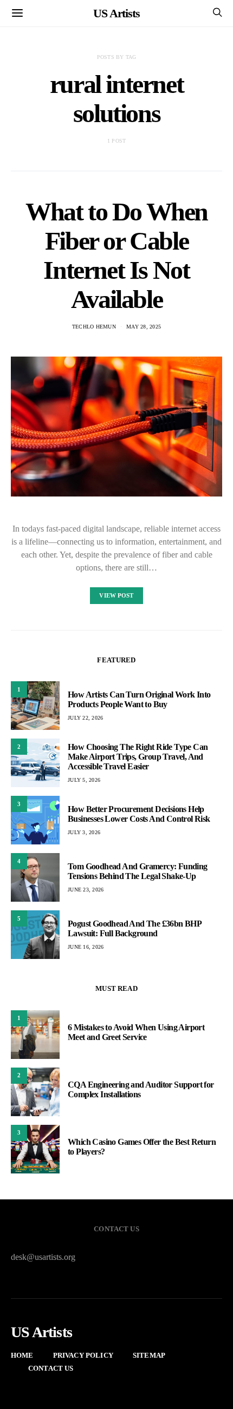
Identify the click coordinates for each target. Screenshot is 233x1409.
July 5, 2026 (84, 780)
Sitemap (149, 1355)
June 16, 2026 (85, 947)
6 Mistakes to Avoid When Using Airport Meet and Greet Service (136, 1032)
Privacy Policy (83, 1355)
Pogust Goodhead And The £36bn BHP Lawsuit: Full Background (134, 928)
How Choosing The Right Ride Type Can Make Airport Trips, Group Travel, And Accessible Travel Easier (138, 756)
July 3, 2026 (84, 832)
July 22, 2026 (85, 718)
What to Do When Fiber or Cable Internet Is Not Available (116, 255)
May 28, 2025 (143, 327)
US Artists (116, 13)
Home (22, 1355)
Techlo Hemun (94, 327)
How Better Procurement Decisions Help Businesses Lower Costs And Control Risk (139, 813)
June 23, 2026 (85, 890)
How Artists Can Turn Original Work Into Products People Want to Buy (139, 699)
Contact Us (51, 1368)
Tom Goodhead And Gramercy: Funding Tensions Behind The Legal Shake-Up (138, 871)
